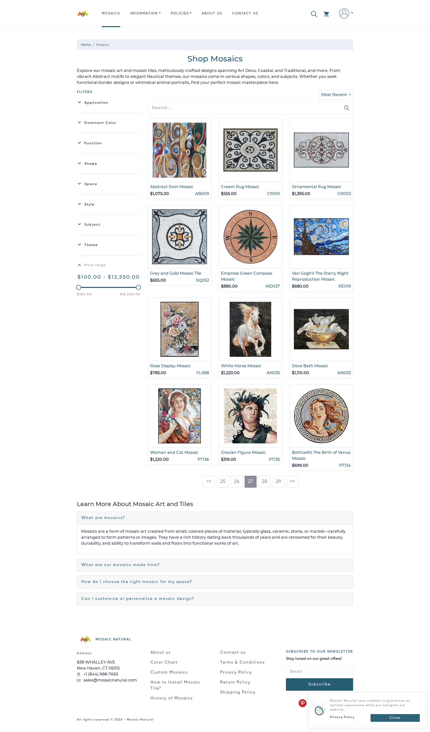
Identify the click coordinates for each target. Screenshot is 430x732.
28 (264, 481)
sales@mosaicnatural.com (109, 680)
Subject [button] (92, 224)
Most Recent (334, 94)
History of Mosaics (172, 698)
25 (222, 481)
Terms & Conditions (242, 663)
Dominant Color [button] (100, 123)
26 (236, 481)
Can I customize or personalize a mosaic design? (137, 599)
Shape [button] (90, 163)
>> (292, 481)
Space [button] (90, 184)
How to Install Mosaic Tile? (175, 685)
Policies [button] (180, 13)
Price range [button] (95, 265)
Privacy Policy (236, 673)
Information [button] (144, 13)
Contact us (245, 13)
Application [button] (96, 103)
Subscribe (319, 684)
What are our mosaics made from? (120, 565)
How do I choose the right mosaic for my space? (136, 582)
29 (278, 481)
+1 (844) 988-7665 (100, 674)
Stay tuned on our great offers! (314, 659)
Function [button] (93, 143)
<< (208, 481)
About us (212, 13)
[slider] (78, 287)
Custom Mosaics (169, 673)
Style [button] (89, 204)
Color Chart (164, 663)
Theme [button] (91, 245)
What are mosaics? (103, 518)
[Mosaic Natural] (83, 17)
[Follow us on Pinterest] (302, 703)
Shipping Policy (238, 692)
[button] (314, 13)
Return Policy (235, 682)
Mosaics (111, 13)
